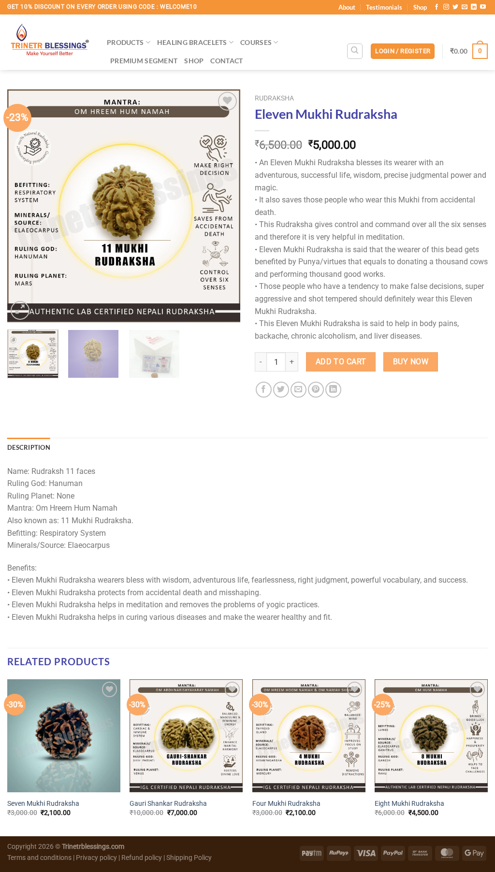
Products (125, 42)
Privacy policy (96, 858)
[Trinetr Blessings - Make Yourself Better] (49, 42)
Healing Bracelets (192, 42)
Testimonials (384, 7)
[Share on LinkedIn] (333, 390)
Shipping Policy (189, 858)
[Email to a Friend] (298, 390)
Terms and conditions (39, 858)
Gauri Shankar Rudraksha (168, 804)
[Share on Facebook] (264, 390)
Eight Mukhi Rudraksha (409, 804)
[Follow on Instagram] (446, 7)
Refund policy (142, 858)
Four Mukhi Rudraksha (286, 804)
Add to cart (341, 361)
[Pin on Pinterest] (316, 390)
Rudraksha (274, 98)
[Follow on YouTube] (483, 7)
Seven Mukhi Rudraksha (43, 804)
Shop (420, 7)
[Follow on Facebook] (436, 7)
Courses (256, 42)
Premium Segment (143, 61)
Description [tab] (28, 447)
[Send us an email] (464, 7)
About (346, 7)
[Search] (355, 51)
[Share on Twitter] (281, 390)
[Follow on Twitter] (455, 7)
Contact (226, 61)
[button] (403, 51)
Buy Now (410, 361)
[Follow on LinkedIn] (474, 7)
